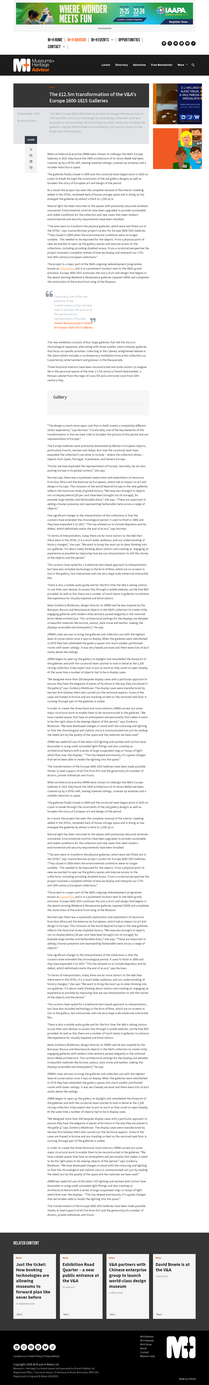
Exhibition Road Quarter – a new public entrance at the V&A (81, 1272)
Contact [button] (54, 46)
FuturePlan (67, 268)
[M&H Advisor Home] (33, 65)
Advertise (139, 65)
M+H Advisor (77, 40)
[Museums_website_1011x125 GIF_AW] (104, 13)
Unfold (192, 1379)
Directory (121, 65)
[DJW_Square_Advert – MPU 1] (177, 103)
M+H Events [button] (100, 40)
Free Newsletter (161, 65)
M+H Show (146, 1344)
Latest (106, 65)
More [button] (181, 65)
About (143, 1348)
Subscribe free (161, 1368)
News (19, 1314)
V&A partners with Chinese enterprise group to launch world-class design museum (127, 1275)
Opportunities (129, 40)
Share (31, 140)
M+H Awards (147, 1340)
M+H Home (55, 40)
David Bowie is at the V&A (173, 1267)
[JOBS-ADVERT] (177, 148)
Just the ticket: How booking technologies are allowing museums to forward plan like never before (33, 1280)
